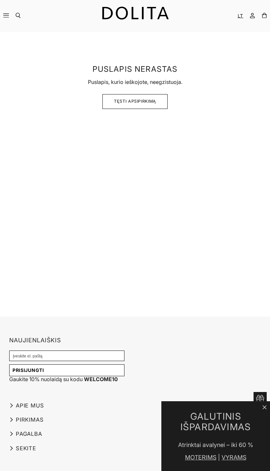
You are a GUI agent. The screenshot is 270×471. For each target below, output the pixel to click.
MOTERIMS (200, 457)
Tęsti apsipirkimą (135, 101)
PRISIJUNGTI (28, 370)
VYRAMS (234, 457)
